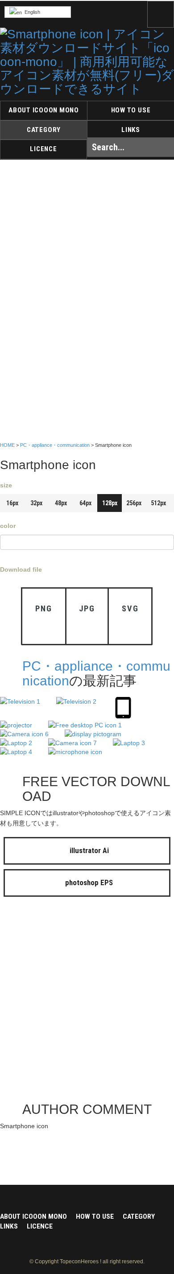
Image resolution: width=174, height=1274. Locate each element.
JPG (87, 608)
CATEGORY (44, 130)
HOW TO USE (131, 110)
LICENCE (43, 149)
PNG (43, 608)
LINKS (130, 130)
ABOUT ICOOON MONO (43, 110)
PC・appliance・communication (55, 445)
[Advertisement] (87, 1001)
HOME (7, 445)
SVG (130, 608)
